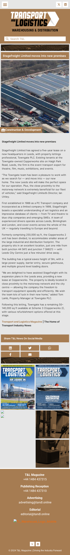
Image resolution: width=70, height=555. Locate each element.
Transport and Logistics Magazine (22, 321)
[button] (5, 4)
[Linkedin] (65, 4)
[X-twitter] (59, 4)
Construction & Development (23, 129)
